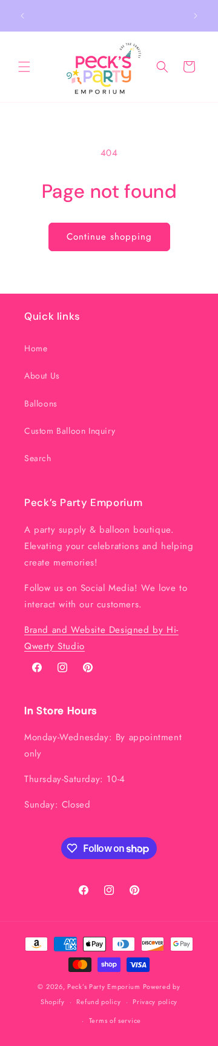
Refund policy (98, 1002)
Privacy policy (155, 1002)
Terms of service (115, 1020)
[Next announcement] (195, 15)
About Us (42, 375)
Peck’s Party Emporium (103, 986)
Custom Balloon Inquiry (69, 431)
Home (35, 348)
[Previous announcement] (22, 15)
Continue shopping (109, 236)
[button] (24, 66)
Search (37, 458)
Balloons (41, 403)
